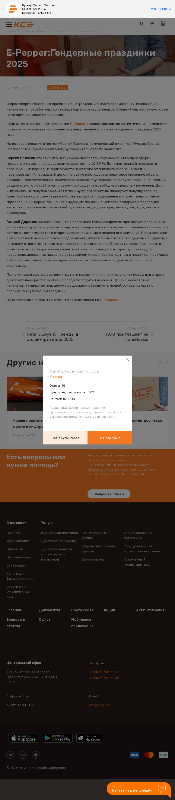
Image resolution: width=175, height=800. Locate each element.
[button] (139, 790)
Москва (56, 376)
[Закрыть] (3, 9)
